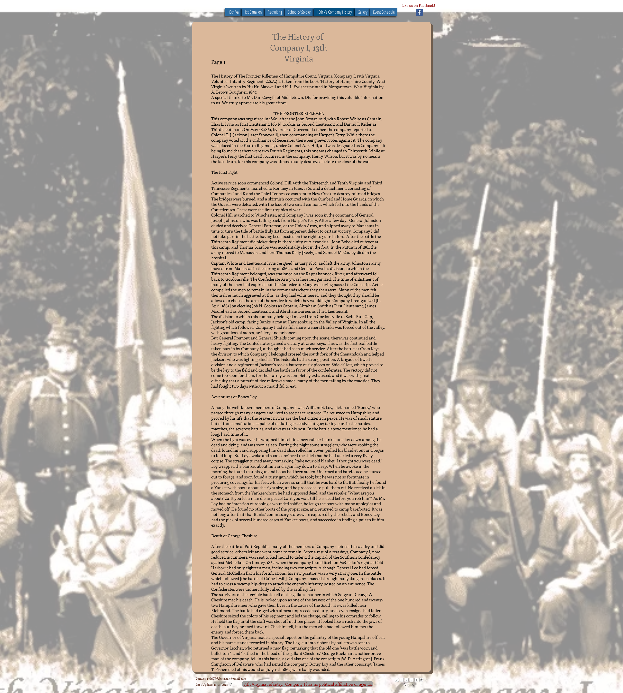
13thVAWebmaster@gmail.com (226, 678)
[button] (299, 12)
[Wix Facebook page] (419, 12)
